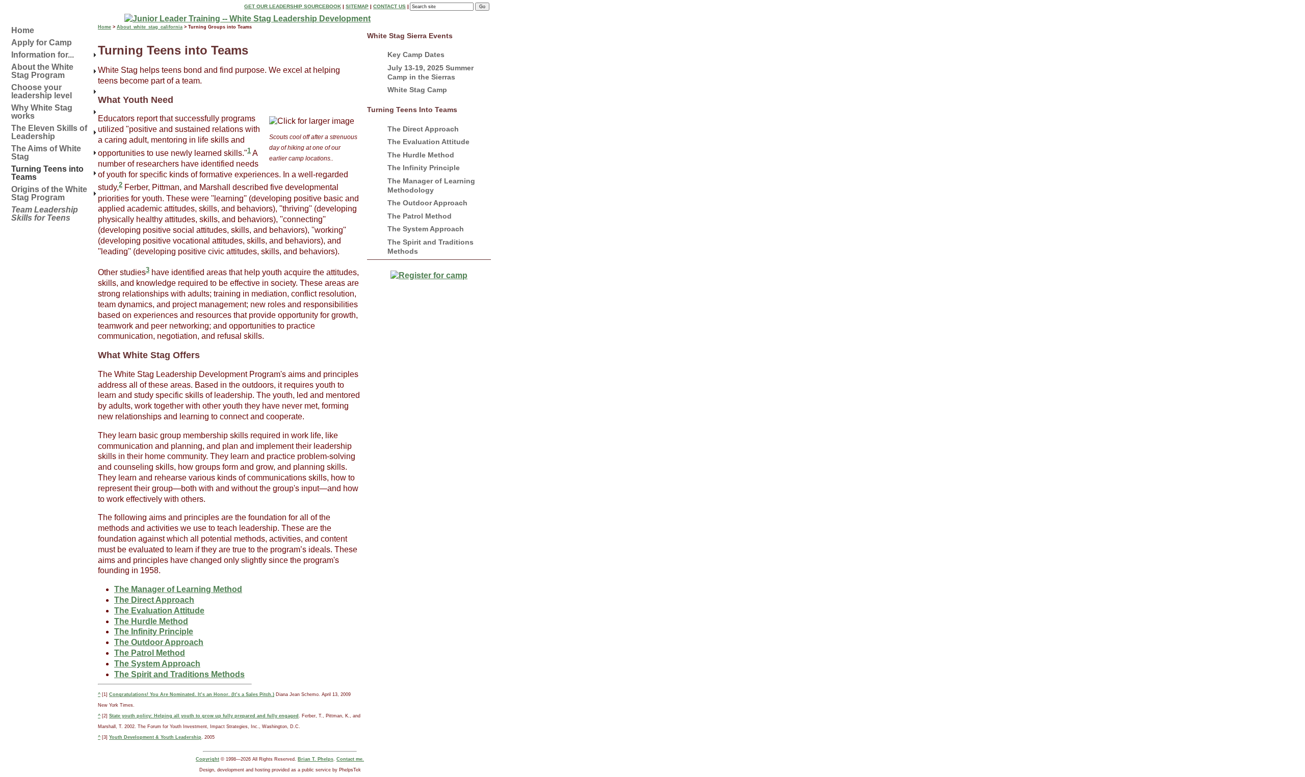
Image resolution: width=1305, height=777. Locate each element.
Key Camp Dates (416, 54)
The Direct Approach (423, 129)
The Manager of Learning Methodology (431, 185)
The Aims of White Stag (46, 152)
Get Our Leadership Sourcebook (292, 6)
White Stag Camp (417, 90)
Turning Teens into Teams (47, 173)
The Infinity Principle (423, 168)
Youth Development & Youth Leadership (155, 737)
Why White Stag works (41, 111)
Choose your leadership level (41, 91)
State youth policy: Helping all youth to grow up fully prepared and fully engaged (204, 715)
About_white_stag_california (149, 27)
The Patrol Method (419, 216)
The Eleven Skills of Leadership (49, 132)
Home (22, 30)
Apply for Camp (41, 42)
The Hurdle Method (420, 155)
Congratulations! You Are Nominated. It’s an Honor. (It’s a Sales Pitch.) (191, 694)
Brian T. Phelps (315, 759)
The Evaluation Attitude (428, 142)
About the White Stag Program (42, 71)
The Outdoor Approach (427, 203)
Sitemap (357, 6)
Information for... (42, 54)
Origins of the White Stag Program (49, 193)
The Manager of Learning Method (178, 589)
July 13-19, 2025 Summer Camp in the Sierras (430, 72)
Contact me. (350, 759)
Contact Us (389, 6)
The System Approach (425, 229)
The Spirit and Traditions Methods (430, 246)
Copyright (207, 759)
